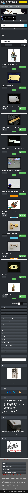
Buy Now (23, 67)
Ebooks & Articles (6, 342)
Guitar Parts (10, 28)
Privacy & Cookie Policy (8, 466)
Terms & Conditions (7, 469)
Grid (11, 45)
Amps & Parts (5, 330)
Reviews (4, 417)
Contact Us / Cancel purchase (9, 472)
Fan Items (4, 339)
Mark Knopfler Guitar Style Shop (10, 6)
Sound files (4, 351)
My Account (23, 21)
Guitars (3, 310)
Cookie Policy (3, 3)
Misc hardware (5, 336)
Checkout (16, 21)
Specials (4, 365)
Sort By (23, 45)
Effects (3, 333)
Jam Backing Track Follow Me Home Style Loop (14, 454)
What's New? (5, 438)
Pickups (4, 324)
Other (15, 28)
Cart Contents (8, 21)
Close (23, 1)
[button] (3, 11)
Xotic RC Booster (14, 381)
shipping (3, 481)
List (7, 45)
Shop (5, 28)
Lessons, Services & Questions (8, 345)
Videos (3, 348)
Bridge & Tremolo (6, 321)
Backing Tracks (5, 313)
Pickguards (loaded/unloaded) (9, 318)
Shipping (5, 463)
